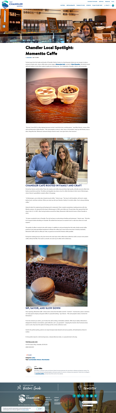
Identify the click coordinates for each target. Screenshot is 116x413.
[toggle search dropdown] (113, 5)
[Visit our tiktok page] (83, 396)
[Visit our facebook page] (74, 396)
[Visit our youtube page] (91, 396)
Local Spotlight (32, 359)
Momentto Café (60, 64)
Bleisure (39, 359)
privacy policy (25, 409)
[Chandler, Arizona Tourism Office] (12, 5)
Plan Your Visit (97, 5)
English (85, 405)
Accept (40, 409)
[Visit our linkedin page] (87, 396)
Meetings (101, 1)
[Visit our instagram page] (78, 396)
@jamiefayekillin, (39, 373)
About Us (47, 397)
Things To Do (80, 5)
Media (46, 401)
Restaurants (71, 5)
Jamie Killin (29, 57)
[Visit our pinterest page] (95, 396)
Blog (113, 1)
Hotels (62, 5)
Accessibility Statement (58, 403)
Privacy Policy (56, 400)
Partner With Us (47, 405)
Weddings (107, 1)
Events (88, 5)
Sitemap (56, 397)
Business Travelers (92, 1)
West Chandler (75, 64)
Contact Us (48, 399)
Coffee (33, 357)
